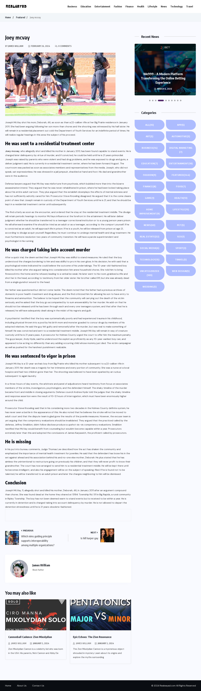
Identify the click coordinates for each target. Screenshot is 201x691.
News (164, 6)
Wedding (150, 286)
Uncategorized (149, 273)
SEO (181, 236)
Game (149, 198)
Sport (181, 248)
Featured (20, 17)
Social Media (149, 248)
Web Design (181, 271)
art (149, 136)
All (149, 124)
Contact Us (38, 685)
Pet (181, 225)
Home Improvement (149, 211)
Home (8, 17)
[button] (150, 100)
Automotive (181, 136)
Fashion (118, 6)
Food (181, 186)
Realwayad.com (168, 685)
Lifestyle (152, 6)
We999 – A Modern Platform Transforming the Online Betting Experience (163, 78)
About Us (21, 685)
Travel (189, 6)
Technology (176, 6)
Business (72, 6)
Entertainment (102, 6)
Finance (130, 6)
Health (140, 6)
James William (18, 643)
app (181, 124)
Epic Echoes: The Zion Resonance (92, 637)
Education (86, 6)
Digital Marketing (180, 149)
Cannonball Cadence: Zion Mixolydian (30, 637)
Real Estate (149, 236)
